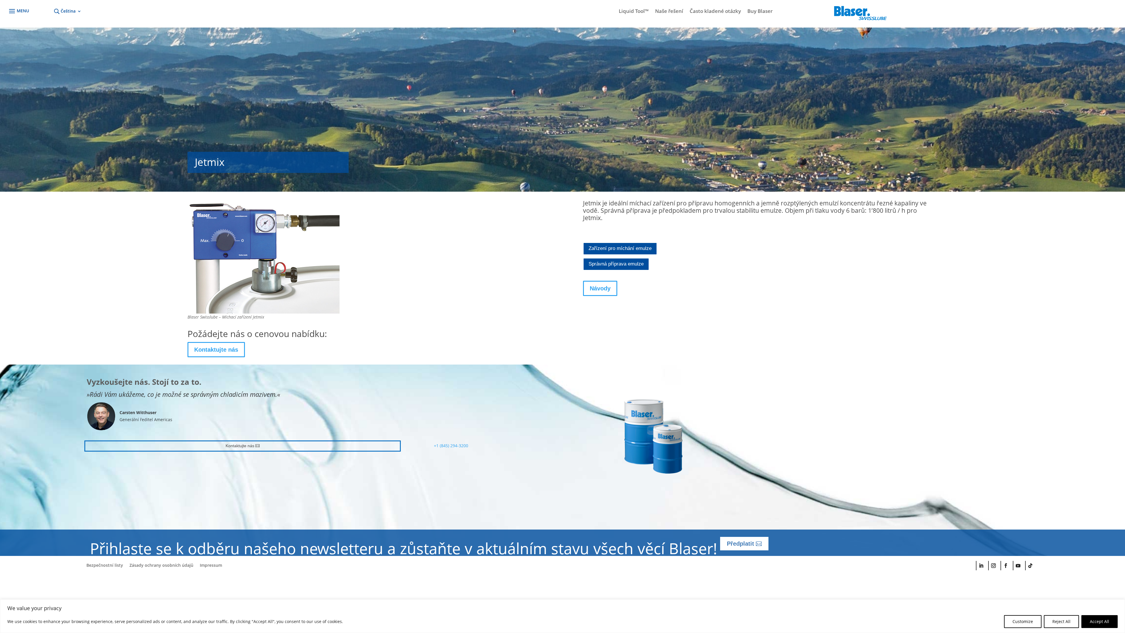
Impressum (211, 565)
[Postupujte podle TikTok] (1030, 565)
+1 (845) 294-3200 (451, 445)
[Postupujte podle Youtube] (1018, 565)
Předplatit (740, 543)
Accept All (1099, 621)
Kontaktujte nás (216, 349)
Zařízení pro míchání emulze (620, 248)
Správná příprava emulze (616, 264)
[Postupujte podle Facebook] (1005, 565)
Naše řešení (669, 11)
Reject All (1061, 621)
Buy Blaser (760, 11)
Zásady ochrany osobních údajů (161, 565)
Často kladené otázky (715, 11)
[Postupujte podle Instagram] (993, 565)
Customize (1022, 621)
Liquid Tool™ (634, 11)
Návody (600, 288)
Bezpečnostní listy (104, 565)
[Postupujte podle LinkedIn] (981, 565)
